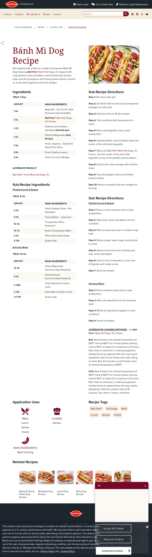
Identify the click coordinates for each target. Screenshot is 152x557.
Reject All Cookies (113, 539)
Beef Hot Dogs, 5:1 (48, 72)
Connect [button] (57, 14)
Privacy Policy (48, 551)
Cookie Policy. (68, 551)
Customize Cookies (112, 551)
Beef (124, 409)
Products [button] (8, 14)
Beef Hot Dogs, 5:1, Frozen (113, 331)
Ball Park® (32, 72)
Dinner (106, 415)
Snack (117, 415)
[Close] (145, 485)
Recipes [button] (46, 14)
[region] (76, 539)
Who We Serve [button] (33, 14)
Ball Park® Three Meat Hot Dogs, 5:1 (31, 174)
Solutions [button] (19, 14)
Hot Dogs (111, 409)
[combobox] (106, 13)
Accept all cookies (113, 528)
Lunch (94, 415)
